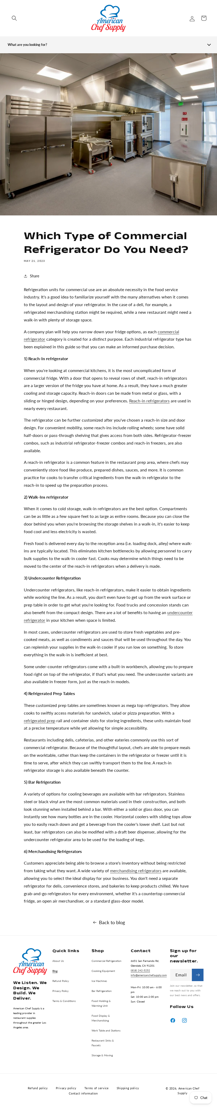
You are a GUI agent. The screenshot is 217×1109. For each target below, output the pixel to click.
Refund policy (38, 1088)
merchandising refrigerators (135, 870)
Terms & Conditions (64, 1000)
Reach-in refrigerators (149, 400)
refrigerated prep (39, 720)
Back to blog (112, 922)
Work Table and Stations (106, 1030)
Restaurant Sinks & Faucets (103, 1043)
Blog (54, 970)
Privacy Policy (60, 990)
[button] (14, 18)
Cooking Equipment (103, 970)
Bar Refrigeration (102, 990)
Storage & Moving (102, 1055)
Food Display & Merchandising (101, 1018)
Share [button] (34, 276)
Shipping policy (128, 1088)
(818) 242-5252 (140, 970)
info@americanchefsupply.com (149, 975)
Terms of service (96, 1088)
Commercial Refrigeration (106, 960)
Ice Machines (99, 980)
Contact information (83, 1093)
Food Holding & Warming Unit (101, 1003)
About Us (58, 960)
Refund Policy (60, 980)
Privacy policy (66, 1088)
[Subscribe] (198, 975)
